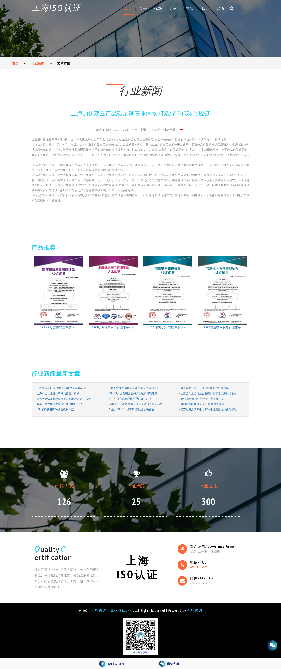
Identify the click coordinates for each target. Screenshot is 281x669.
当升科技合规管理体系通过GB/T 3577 (130, 398)
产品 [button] (189, 8)
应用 (206, 8)
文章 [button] (173, 8)
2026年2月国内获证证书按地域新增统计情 (133, 393)
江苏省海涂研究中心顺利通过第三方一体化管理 (208, 409)
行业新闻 (38, 63)
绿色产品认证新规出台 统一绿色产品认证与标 (64, 398)
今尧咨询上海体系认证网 (112, 610)
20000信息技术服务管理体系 (222, 327)
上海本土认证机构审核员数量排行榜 (58, 393)
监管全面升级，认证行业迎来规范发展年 (204, 388)
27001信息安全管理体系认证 (167, 327)
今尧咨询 (194, 610)
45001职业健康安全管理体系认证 (113, 327)
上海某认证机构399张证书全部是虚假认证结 (62, 388)
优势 (158, 8)
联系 (221, 8)
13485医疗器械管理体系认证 (58, 327)
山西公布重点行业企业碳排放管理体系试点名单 (208, 393)
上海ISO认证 (56, 7)
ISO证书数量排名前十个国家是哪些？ (202, 398)
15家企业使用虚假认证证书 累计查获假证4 (133, 388)
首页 (128, 8)
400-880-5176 (199, 567)
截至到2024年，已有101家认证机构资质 (131, 409)
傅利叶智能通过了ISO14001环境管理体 (202, 404)
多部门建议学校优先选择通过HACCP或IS (59, 404)
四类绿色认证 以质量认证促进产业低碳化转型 (136, 404)
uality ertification (53, 553)
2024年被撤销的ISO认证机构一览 (55, 409)
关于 (143, 8)
